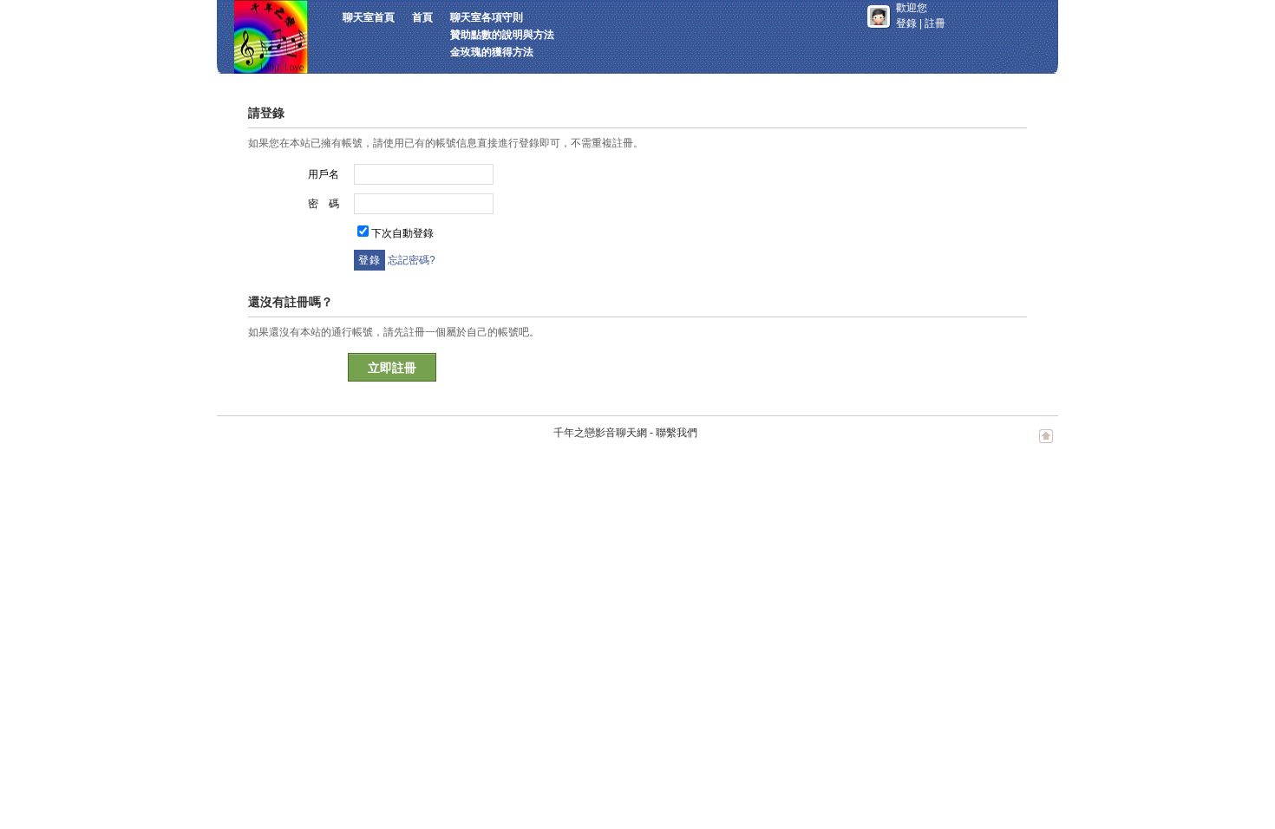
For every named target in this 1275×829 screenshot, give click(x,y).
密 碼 (323, 204)
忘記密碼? (411, 260)
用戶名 (323, 174)
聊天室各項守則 (486, 17)
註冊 (935, 23)
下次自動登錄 (402, 233)
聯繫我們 (676, 433)
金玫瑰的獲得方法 (491, 52)
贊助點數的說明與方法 (502, 35)
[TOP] (1046, 445)
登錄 (906, 23)
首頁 (422, 17)
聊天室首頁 (369, 17)
